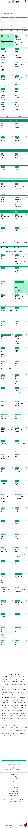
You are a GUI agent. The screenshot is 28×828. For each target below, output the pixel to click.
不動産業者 (6, 735)
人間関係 (12, 700)
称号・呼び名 (18, 689)
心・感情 (13, 697)
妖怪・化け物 (9, 730)
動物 (21, 681)
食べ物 (16, 695)
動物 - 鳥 (23, 676)
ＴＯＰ (6, 825)
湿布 (17, 727)
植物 (8, 710)
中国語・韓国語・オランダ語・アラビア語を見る (14, 248)
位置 (12, 695)
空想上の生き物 (21, 684)
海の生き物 (16, 692)
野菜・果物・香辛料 (9, 689)
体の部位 (13, 710)
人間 (19, 676)
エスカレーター (21, 735)
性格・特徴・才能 (15, 795)
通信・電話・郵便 (14, 713)
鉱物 (8, 695)
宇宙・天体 (15, 787)
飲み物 (10, 687)
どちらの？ (22, 733)
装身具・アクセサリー (7, 702)
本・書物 (5, 692)
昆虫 (22, 705)
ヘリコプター (15, 733)
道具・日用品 (20, 710)
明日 (11, 735)
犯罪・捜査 (5, 700)
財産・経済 (5, 679)
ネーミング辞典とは (15, 801)
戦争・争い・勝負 (11, 684)
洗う (3, 730)
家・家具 (15, 687)
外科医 (13, 727)
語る (15, 735)
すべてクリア (14, 767)
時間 (24, 689)
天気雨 (2, 727)
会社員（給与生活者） (21, 730)
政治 (17, 697)
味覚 (18, 705)
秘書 (3, 733)
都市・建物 (16, 681)
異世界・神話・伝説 (20, 700)
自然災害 (7, 676)
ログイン (15, 771)
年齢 (26, 727)
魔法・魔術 (22, 697)
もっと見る (3, 59)
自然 (11, 679)
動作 (3, 676)
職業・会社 (17, 708)
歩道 (9, 733)
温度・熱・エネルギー (15, 718)
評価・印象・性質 (18, 702)
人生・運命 (14, 676)
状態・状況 (10, 708)
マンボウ (21, 727)
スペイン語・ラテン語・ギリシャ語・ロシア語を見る (14, 243)
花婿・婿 (7, 727)
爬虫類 (10, 692)
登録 (3, 1)
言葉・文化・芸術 (11, 715)
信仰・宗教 (15, 781)
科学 (8, 721)
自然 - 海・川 (16, 679)
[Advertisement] (14, 8)
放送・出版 (4, 687)
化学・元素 (13, 705)
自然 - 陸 (21, 695)
